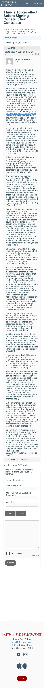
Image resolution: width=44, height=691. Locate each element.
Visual (10, 513)
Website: (10, 502)
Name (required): (14, 486)
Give (22, 678)
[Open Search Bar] (27, 3)
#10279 (35, 54)
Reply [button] (6, 54)
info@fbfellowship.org (22, 642)
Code (21, 513)
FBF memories (26, 29)
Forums (14, 29)
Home (6, 29)
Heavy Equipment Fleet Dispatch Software (21, 114)
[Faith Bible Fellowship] (9, 3)
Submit (10, 563)
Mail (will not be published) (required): (19, 494)
